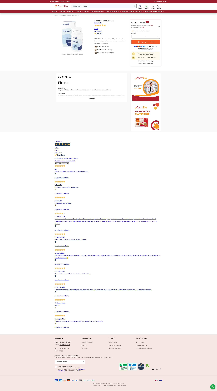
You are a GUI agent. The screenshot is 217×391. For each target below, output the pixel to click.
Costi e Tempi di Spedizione (146, 63)
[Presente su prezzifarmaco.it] (147, 367)
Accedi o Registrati (87, 342)
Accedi (153, 8)
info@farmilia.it (54, 1)
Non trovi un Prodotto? (115, 348)
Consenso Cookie (121, 385)
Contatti (84, 345)
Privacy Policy (105, 385)
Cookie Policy (113, 385)
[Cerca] (134, 6)
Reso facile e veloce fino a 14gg (145, 61)
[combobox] (104, 6)
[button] (158, 6)
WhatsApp (146, 8)
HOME (56, 15)
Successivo (65, 163)
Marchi (140, 8)
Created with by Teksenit (108, 387)
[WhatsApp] (146, 6)
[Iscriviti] (83, 362)
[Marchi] (140, 6)
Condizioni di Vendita (115, 345)
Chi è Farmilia (113, 342)
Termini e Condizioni (96, 385)
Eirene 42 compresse (73, 15)
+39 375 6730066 (64, 342)
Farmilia (110, 383)
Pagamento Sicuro (141, 345)
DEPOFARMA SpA (63, 15)
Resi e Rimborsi (140, 342)
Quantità (133, 33)
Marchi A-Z (85, 348)
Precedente (58, 163)
